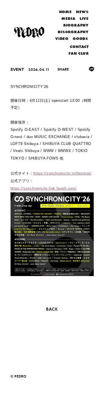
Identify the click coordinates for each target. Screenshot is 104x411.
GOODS (80, 38)
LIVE (84, 18)
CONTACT (79, 46)
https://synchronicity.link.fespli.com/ (44, 188)
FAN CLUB (79, 53)
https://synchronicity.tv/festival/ (62, 173)
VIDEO (62, 38)
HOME (65, 11)
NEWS (82, 11)
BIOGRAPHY (76, 25)
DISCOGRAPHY (73, 31)
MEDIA (68, 18)
